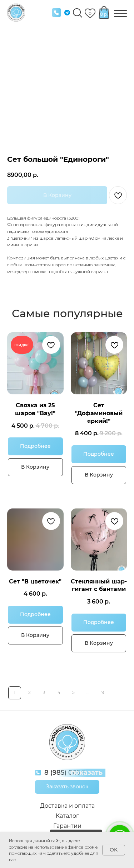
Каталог (67, 815)
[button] (67, 787)
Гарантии (67, 825)
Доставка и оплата (67, 805)
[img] (56, 12)
